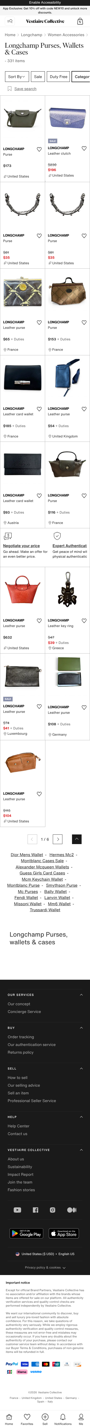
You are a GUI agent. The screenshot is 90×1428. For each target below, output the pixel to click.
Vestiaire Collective (29, 1150)
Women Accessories (66, 35)
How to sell (18, 1077)
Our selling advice (24, 1085)
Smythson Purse (62, 885)
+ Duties (17, 339)
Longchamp (31, 35)
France (14, 1398)
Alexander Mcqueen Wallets (42, 867)
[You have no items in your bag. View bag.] (80, 21)
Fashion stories (21, 1190)
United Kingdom (32, 1398)
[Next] (57, 839)
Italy (50, 1401)
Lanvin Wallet (57, 898)
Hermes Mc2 (61, 855)
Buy (11, 1028)
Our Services (21, 995)
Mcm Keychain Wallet (42, 879)
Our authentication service (32, 1044)
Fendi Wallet (26, 898)
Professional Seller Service (32, 1101)
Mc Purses (28, 892)
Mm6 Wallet (59, 904)
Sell (12, 1069)
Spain (40, 1401)
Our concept (19, 1004)
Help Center (18, 1126)
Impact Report (20, 1174)
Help (12, 1117)
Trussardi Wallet (45, 910)
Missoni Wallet (28, 904)
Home (10, 35)
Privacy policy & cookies (43, 1267)
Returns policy (21, 1052)
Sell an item (18, 1093)
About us (16, 1159)
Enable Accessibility (45, 2)
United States (53, 1398)
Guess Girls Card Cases (42, 873)
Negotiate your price (21, 546)
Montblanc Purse (23, 885)
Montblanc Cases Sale (42, 861)
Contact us (17, 1134)
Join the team (20, 1182)
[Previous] (32, 839)
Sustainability (20, 1167)
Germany (71, 1398)
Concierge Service (24, 1011)
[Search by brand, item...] (10, 21)
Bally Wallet (55, 892)
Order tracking (21, 1037)
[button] (80, 21)
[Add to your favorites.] (39, 149)
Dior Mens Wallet (27, 855)
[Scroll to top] (77, 839)
